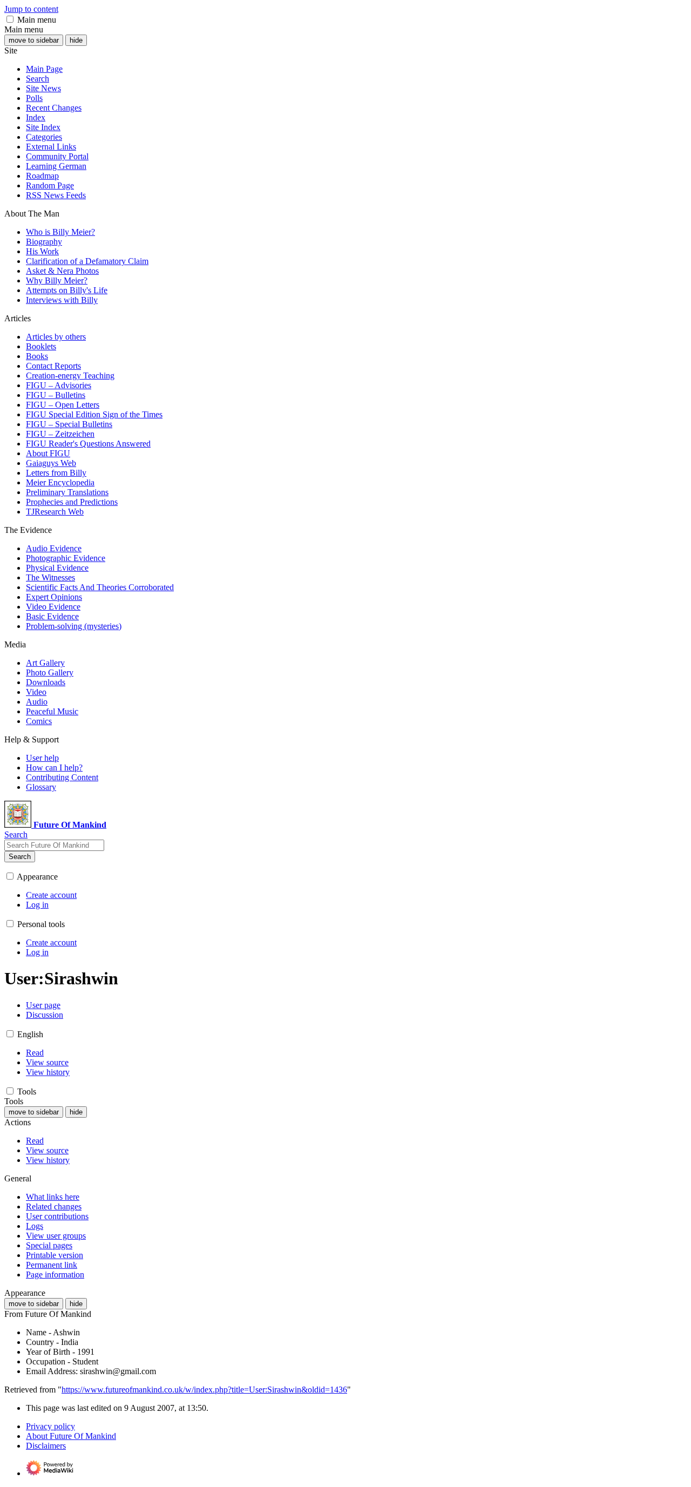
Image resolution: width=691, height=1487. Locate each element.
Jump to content (31, 8)
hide (76, 40)
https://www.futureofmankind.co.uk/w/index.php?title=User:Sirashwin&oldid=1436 (204, 1389)
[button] (9, 19)
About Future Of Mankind (71, 1436)
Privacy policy (50, 1426)
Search (20, 857)
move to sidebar (34, 40)
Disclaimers (46, 1445)
